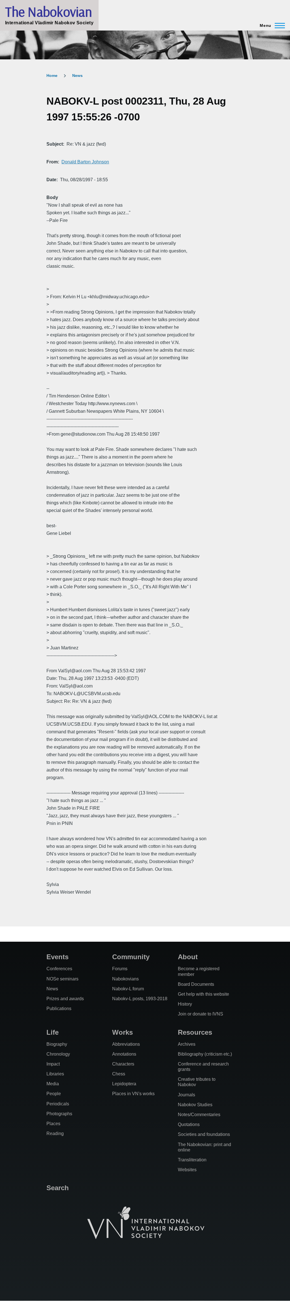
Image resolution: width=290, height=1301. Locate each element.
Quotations (189, 1124)
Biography (56, 1044)
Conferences (59, 968)
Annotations (124, 1054)
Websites (187, 1169)
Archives (186, 1044)
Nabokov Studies (195, 1104)
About (188, 957)
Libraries (55, 1073)
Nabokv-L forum (128, 988)
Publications (58, 1008)
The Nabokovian (48, 11)
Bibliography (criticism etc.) (205, 1054)
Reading (55, 1133)
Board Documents (196, 984)
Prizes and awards (65, 998)
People (53, 1093)
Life (52, 1032)
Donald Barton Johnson (85, 161)
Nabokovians (125, 978)
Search (57, 1188)
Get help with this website (203, 994)
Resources (195, 1032)
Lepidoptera (124, 1083)
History (185, 1004)
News (77, 75)
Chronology (58, 1054)
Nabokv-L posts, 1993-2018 (139, 998)
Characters (123, 1064)
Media (52, 1083)
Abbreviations (126, 1044)
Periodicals (57, 1103)
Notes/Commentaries (199, 1114)
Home (51, 75)
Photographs (59, 1113)
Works (122, 1032)
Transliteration (192, 1159)
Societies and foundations (204, 1134)
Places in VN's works (133, 1093)
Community (131, 957)
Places (53, 1123)
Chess (118, 1073)
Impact (53, 1064)
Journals (186, 1094)
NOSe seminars (62, 978)
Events (57, 957)
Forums (119, 968)
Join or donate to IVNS (200, 1014)
